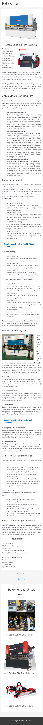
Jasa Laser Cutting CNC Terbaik (18, 635)
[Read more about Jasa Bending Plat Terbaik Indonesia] (20, 655)
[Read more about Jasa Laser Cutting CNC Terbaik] (21, 615)
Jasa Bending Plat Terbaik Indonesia (20, 673)
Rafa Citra (10, 3)
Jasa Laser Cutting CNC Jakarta (18, 706)
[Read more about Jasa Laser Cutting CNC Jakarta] (21, 690)
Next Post (21, 579)
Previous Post (21, 574)
